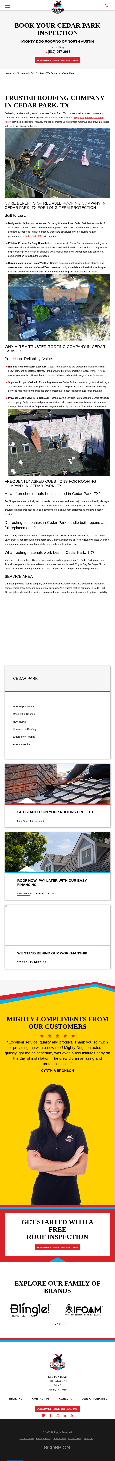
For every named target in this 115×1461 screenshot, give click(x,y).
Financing (15, 1398)
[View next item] (65, 1324)
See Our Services (30, 821)
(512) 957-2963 (59, 52)
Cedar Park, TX (33, 236)
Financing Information (36, 893)
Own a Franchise (95, 1398)
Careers (65, 1398)
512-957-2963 (57, 1377)
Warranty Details (31, 962)
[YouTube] (71, 1415)
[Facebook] (50, 1415)
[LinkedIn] (64, 1415)
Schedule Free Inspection (57, 60)
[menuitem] (57, 706)
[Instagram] (57, 1415)
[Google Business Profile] (43, 1415)
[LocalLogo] (57, 7)
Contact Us (41, 1398)
